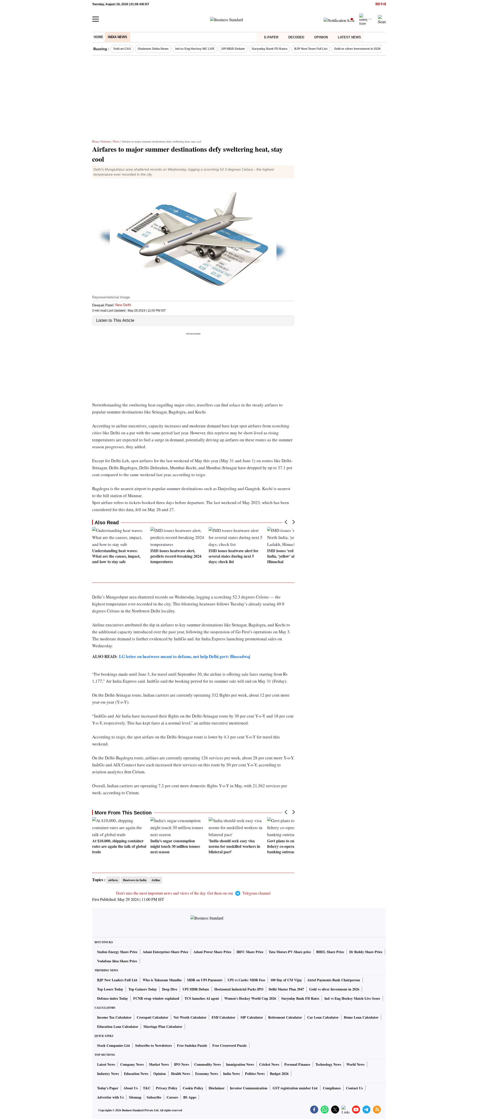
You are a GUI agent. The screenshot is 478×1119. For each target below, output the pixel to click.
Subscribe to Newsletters (153, 1045)
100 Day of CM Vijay (286, 980)
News (116, 141)
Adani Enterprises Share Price (165, 951)
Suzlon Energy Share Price (117, 951)
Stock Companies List (113, 1045)
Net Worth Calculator (190, 1017)
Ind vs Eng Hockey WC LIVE (195, 49)
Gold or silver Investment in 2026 (357, 49)
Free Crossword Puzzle (229, 1045)
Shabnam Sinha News (153, 49)
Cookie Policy (193, 1088)
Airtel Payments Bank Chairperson (333, 980)
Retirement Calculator (285, 1017)
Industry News (108, 1073)
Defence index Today (112, 998)
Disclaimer (217, 1088)
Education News (136, 1073)
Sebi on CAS (122, 49)
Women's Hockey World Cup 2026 (250, 998)
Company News (132, 1064)
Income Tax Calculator (114, 1017)
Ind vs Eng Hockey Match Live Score (352, 998)
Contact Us (354, 1088)
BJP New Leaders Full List (117, 980)
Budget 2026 (279, 1073)
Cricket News (269, 1064)
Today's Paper (107, 1088)
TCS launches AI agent (201, 998)
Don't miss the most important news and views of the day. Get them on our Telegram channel (193, 893)
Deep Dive (169, 989)
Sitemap (135, 1097)
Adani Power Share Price (212, 951)
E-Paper (271, 37)
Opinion (321, 37)
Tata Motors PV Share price (290, 951)
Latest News (349, 37)
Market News (159, 1064)
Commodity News (207, 1064)
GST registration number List (295, 1088)
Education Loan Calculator (117, 1026)
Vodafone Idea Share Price (117, 961)
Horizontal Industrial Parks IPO (238, 989)
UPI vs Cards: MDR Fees (246, 980)
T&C (147, 1088)
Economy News (206, 1073)
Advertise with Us (110, 1097)
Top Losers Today (110, 989)
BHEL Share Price (330, 951)
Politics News (255, 1073)
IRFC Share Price (250, 951)
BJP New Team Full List (310, 49)
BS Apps (189, 1097)
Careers (172, 1097)
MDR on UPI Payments (204, 980)
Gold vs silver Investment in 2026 (334, 989)
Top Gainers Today (142, 989)
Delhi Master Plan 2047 (286, 989)
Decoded (296, 37)
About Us (130, 1088)
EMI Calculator (223, 1017)
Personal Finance (297, 1064)
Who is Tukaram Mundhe (162, 980)
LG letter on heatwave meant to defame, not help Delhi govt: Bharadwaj (184, 656)
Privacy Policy (167, 1088)
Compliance (332, 1088)
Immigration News (240, 1064)
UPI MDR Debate (233, 49)
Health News (180, 1073)
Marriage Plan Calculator (162, 1026)
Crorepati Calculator (152, 1017)
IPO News (181, 1064)
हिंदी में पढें (380, 4)
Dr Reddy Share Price (365, 951)
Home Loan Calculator (361, 1017)
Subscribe (154, 1097)
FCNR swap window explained (156, 998)
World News (355, 1064)
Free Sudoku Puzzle (192, 1045)
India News (117, 37)
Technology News (328, 1064)
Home (98, 37)
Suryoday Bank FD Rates (270, 49)
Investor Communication (248, 1088)
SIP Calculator (251, 1017)
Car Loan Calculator (323, 1017)
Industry (106, 141)
